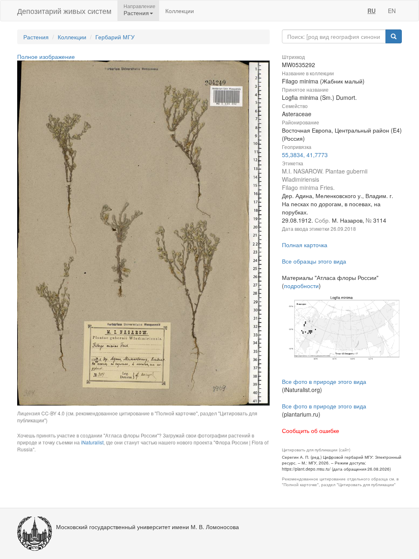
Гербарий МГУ (115, 37)
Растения (36, 37)
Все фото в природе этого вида (324, 381)
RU (371, 11)
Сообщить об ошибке (310, 430)
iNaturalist (92, 442)
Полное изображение (46, 56)
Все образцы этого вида (314, 261)
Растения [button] (136, 13)
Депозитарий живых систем (64, 10)
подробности (301, 286)
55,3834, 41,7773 (305, 155)
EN (392, 11)
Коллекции (179, 11)
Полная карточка (304, 245)
